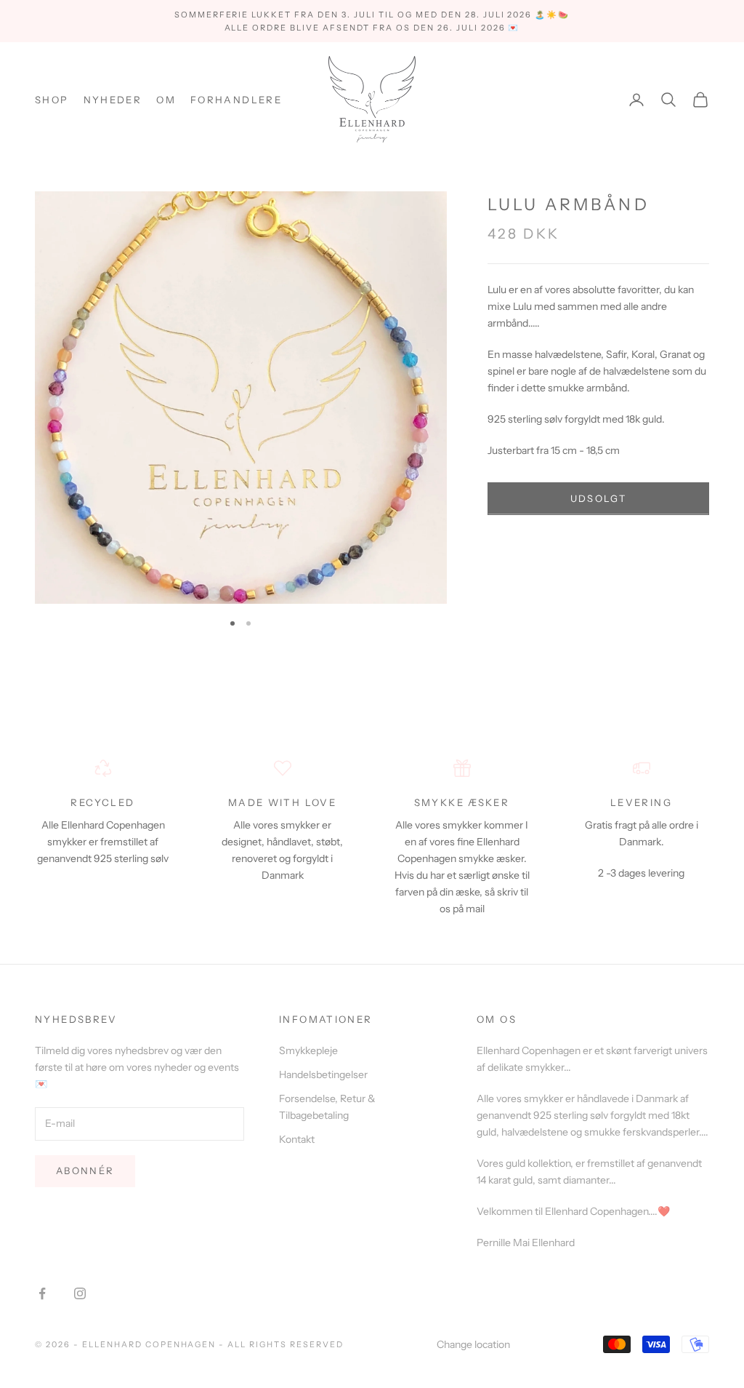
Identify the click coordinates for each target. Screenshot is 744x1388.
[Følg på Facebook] (42, 1293)
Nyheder (113, 99)
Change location (473, 1344)
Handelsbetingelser (323, 1074)
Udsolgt (598, 498)
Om (166, 99)
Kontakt (297, 1139)
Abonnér (85, 1170)
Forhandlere (236, 99)
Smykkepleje (308, 1050)
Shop (52, 99)
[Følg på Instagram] (80, 1293)
